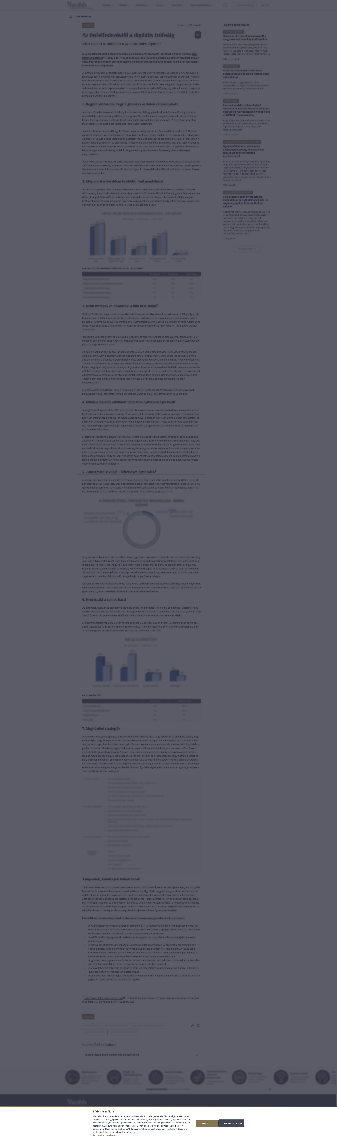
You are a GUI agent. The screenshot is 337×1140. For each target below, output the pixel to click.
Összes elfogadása (231, 1123)
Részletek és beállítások (105, 1135)
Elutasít (207, 1123)
